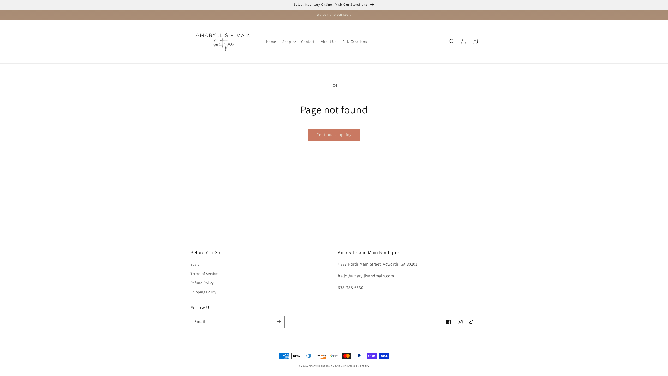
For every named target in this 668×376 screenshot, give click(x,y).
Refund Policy (202, 282)
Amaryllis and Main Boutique (327, 365)
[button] (288, 41)
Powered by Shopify (356, 365)
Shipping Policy (203, 292)
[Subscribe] (278, 321)
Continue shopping (334, 134)
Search (196, 264)
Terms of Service (204, 273)
